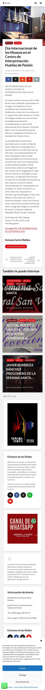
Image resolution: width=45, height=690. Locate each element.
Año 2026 (27, 281)
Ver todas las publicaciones (16, 246)
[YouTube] (10, 501)
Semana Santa (20, 284)
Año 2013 (9, 43)
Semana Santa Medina (13, 71)
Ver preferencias (22, 682)
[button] (41, 640)
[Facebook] (17, 495)
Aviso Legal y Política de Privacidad (26, 687)
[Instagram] (10, 495)
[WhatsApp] (29, 495)
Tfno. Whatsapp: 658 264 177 (19, 613)
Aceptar (22, 668)
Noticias (17, 43)
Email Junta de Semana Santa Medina (19, 599)
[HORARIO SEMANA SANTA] (22, 294)
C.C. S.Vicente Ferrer (14, 281)
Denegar (22, 675)
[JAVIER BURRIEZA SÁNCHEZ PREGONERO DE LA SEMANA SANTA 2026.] (22, 373)
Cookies (10, 687)
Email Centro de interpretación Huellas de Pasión (20, 606)
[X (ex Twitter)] (23, 495)
